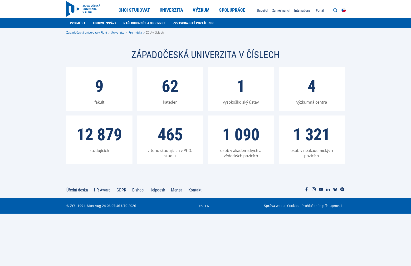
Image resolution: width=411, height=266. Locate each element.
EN (207, 206)
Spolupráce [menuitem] (232, 10)
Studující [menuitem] (262, 10)
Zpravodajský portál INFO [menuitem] (193, 23)
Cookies (293, 205)
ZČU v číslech (155, 32)
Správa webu (274, 205)
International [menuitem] (302, 10)
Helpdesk (157, 189)
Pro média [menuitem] (77, 23)
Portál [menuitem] (320, 10)
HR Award (102, 189)
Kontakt (194, 189)
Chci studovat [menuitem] (134, 10)
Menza (176, 189)
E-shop (138, 189)
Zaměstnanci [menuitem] (280, 10)
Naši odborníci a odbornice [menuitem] (144, 23)
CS (201, 206)
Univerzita (117, 32)
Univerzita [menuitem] (171, 10)
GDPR (121, 189)
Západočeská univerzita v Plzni (86, 32)
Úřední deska (77, 189)
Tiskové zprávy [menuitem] (104, 23)
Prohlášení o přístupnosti (322, 205)
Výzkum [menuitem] (201, 10)
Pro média (135, 32)
